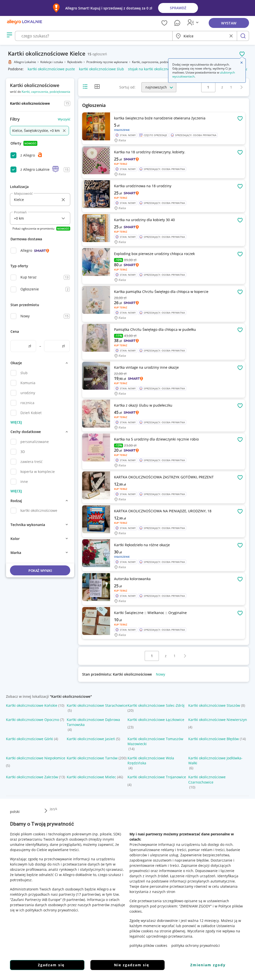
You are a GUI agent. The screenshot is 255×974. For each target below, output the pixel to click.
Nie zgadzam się (131, 965)
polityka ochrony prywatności (195, 945)
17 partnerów (88, 894)
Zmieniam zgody (208, 965)
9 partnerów (74, 899)
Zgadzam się (51, 965)
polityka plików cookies (148, 945)
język (53, 809)
